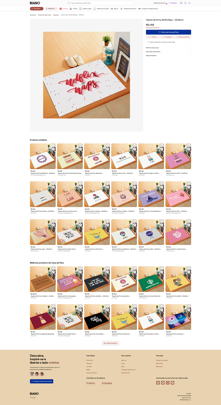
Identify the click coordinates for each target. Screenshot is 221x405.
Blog (122, 366)
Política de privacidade (184, 395)
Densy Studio (125, 373)
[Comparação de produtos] (181, 3)
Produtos (90, 383)
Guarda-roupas (87, 8)
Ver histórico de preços (152, 27)
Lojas (123, 363)
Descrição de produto (153, 51)
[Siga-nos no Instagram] (158, 382)
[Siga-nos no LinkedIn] (172, 382)
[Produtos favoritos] (185, 3)
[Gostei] (80, 145)
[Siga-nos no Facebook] (163, 382)
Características (91, 373)
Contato (89, 366)
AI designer (173, 3)
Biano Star (159, 366)
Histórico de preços (152, 47)
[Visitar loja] (86, 75)
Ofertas (65, 8)
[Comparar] (53, 149)
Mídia (88, 369)
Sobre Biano (90, 355)
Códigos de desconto (160, 3)
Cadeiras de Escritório (130, 8)
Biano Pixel (159, 363)
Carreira (89, 363)
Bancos (116, 8)
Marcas (123, 360)
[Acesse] (189, 3)
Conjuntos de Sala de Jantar (150, 8)
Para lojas (159, 355)
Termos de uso (186, 397)
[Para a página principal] (38, 3)
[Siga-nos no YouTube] (167, 382)
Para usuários (126, 355)
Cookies (188, 393)
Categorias (37, 8)
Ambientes (51, 8)
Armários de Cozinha (103, 8)
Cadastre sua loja (162, 360)
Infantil (75, 8)
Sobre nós (89, 360)
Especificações (151, 55)
